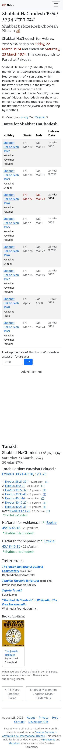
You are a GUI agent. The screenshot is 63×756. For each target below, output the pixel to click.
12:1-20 (40, 474)
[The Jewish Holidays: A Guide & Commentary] (13, 633)
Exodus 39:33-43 (15, 494)
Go (28, 362)
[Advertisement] (31, 407)
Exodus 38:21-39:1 (17, 482)
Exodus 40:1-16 (15, 498)
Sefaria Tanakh (12, 590)
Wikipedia (39, 117)
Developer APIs (38, 722)
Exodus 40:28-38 (15, 507)
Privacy (43, 717)
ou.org (24, 117)
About (31, 717)
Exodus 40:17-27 (15, 502)
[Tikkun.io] (46, 482)
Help (55, 717)
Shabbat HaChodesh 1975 (11, 223)
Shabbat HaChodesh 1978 (11, 303)
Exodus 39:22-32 (15, 490)
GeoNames (48, 739)
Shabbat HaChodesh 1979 (11, 327)
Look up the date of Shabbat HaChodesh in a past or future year (30, 354)
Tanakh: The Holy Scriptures (21, 581)
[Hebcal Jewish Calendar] (9, 4)
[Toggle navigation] (56, 4)
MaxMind (14, 743)
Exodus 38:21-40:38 (17, 474)
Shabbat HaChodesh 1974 (11, 199)
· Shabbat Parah (12, 694)
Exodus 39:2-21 (15, 486)
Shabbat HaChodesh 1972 (11, 147)
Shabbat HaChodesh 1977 (11, 275)
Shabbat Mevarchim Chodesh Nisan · (43, 694)
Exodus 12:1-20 (20, 511)
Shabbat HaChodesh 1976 (11, 251)
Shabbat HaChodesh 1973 (11, 175)
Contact (19, 722)
